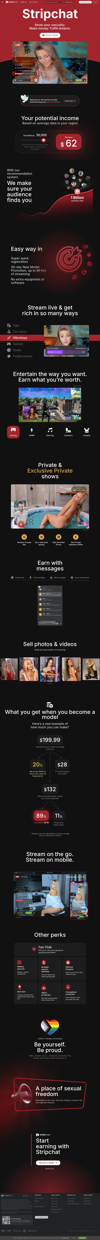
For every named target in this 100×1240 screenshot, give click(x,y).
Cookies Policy (54, 1206)
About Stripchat (39, 1198)
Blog (37, 1201)
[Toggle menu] (2, 2)
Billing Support (87, 1201)
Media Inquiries (39, 1206)
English (26, 1195)
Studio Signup (71, 1201)
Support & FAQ (87, 1198)
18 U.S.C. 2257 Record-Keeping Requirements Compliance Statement (83, 1231)
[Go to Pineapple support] (24, 1230)
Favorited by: (35, 135)
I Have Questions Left (41, 1217)
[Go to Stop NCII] (32, 1231)
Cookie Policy (65, 1238)
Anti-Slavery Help (55, 1212)
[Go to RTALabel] (3, 1231)
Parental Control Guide (56, 1209)
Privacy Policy (54, 1198)
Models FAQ (49, 1168)
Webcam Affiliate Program (73, 1203)
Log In (95, 2)
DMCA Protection (88, 1203)
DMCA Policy (54, 1203)
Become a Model (51, 35)
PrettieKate (85, 529)
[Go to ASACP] (9, 1231)
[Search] (63, 2)
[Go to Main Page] (12, 2)
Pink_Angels (18, 917)
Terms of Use (54, 1201)
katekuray (50, 683)
